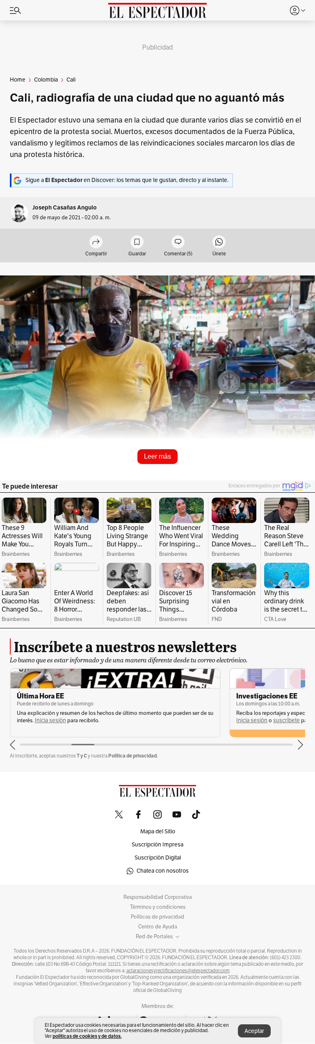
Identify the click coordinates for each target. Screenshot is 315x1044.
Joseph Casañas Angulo (64, 207)
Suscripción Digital (158, 857)
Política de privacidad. (133, 756)
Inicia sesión (50, 720)
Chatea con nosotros (163, 870)
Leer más (157, 456)
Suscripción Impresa (157, 844)
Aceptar (254, 1031)
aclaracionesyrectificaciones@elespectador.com (178, 970)
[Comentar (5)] (178, 242)
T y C (82, 756)
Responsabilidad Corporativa (157, 897)
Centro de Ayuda (157, 927)
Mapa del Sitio (157, 831)
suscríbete (286, 720)
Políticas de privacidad (157, 917)
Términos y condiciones (157, 907)
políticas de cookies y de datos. (87, 1036)
